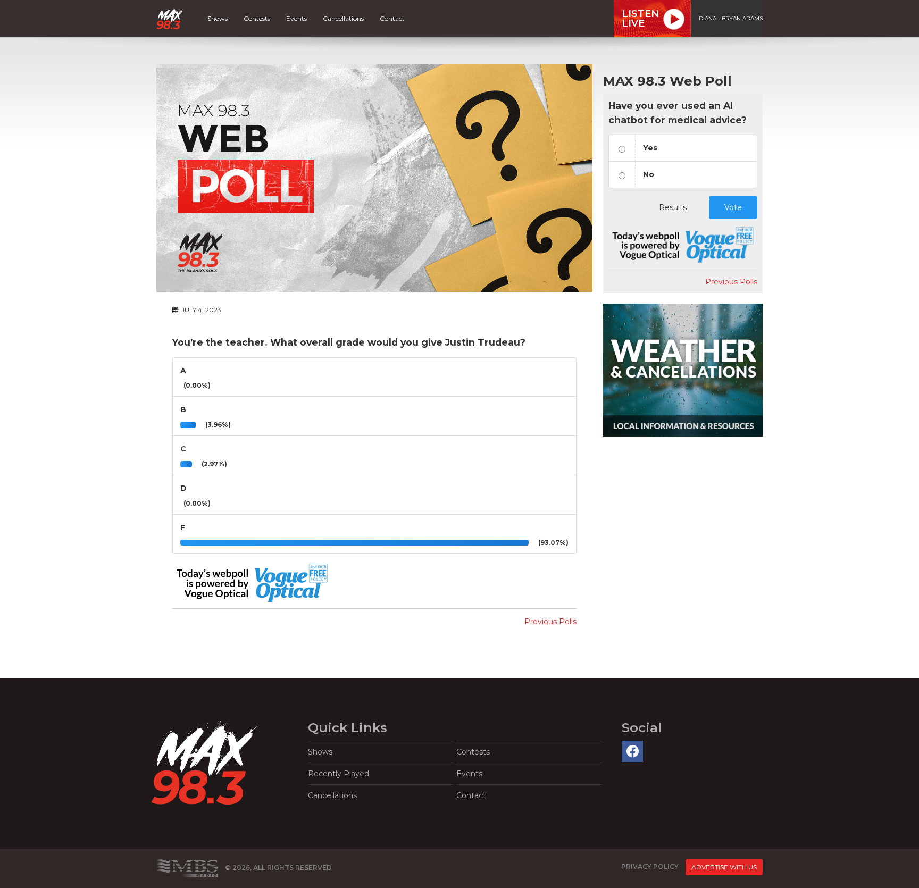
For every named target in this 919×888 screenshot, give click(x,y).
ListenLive (640, 18)
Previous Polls (550, 621)
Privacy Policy (650, 866)
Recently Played (338, 773)
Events (296, 18)
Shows (217, 18)
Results (673, 207)
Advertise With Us (724, 867)
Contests (257, 18)
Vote (733, 207)
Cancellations (343, 18)
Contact (392, 18)
